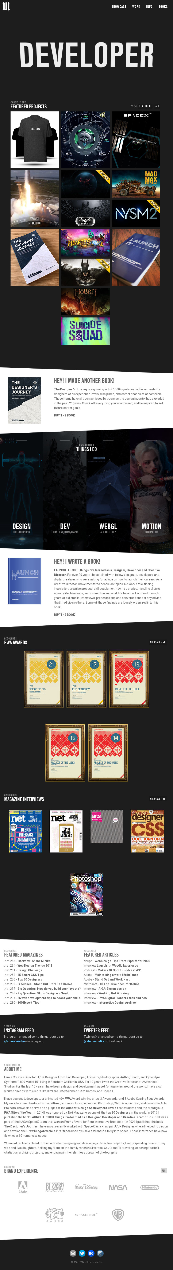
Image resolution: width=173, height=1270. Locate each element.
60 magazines (61, 1103)
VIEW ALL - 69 (158, 798)
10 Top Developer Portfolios (119, 984)
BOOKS (163, 6)
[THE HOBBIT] (85, 301)
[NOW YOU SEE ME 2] (136, 213)
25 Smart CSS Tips (31, 975)
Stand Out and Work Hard (112, 979)
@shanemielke (14, 1041)
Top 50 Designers (30, 979)
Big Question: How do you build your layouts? (49, 988)
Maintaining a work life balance (116, 975)
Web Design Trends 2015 (35, 965)
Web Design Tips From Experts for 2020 (122, 961)
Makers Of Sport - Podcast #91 (120, 970)
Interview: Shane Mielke (34, 961)
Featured (145, 106)
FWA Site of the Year (18, 1112)
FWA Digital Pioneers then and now (123, 998)
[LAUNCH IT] (85, 184)
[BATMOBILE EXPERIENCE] (85, 272)
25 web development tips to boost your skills (49, 998)
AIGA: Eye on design (112, 988)
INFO (149, 6)
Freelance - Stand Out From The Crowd (45, 984)
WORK (136, 6)
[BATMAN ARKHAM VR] (85, 213)
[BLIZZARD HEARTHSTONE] (85, 242)
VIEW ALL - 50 (158, 642)
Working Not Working (114, 993)
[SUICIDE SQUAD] (85, 331)
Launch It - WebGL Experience (117, 965)
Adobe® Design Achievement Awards (92, 1108)
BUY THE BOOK (64, 415)
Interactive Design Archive (117, 1002)
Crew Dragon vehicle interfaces (48, 1131)
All (157, 106)
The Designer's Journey (21, 1126)
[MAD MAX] (136, 184)
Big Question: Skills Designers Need (43, 993)
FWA (68, 1098)
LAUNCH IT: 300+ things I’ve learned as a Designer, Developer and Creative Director (89, 1117)
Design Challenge (30, 970)
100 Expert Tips (28, 1002)
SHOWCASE (119, 6)
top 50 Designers (118, 1112)
